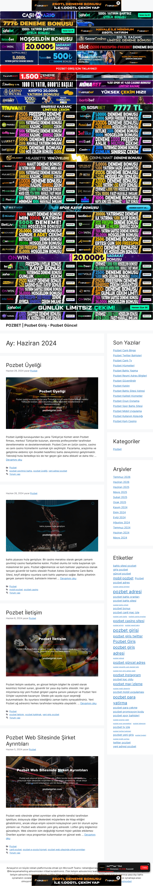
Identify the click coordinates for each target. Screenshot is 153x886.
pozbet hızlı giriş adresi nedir (124, 671)
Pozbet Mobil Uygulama (127, 411)
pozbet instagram (127, 675)
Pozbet (13, 467)
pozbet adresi (127, 591)
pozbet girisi (126, 630)
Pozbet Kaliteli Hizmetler (128, 395)
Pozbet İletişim (24, 612)
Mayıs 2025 (120, 492)
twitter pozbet (122, 742)
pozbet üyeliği (40, 471)
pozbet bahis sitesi (124, 600)
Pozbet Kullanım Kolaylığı (128, 416)
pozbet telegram (139, 723)
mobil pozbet (16, 589)
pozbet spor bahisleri (126, 715)
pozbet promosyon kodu (128, 711)
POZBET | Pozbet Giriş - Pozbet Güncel (41, 325)
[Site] (38, 116)
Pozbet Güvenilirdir (124, 380)
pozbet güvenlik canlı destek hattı (126, 667)
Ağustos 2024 (121, 522)
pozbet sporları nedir (121, 720)
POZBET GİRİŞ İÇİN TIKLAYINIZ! (76, 68)
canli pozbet (15, 849)
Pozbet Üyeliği (23, 365)
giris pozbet (120, 569)
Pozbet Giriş (124, 641)
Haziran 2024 (121, 532)
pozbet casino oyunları (137, 617)
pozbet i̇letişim (16, 714)
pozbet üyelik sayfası (121, 739)
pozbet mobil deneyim (121, 689)
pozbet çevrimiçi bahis (20, 471)
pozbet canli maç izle (126, 612)
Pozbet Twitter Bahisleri (127, 355)
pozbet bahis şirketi (120, 605)
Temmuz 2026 (121, 476)
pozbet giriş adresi (124, 650)
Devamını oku (14, 459)
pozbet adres (121, 582)
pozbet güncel (118, 658)
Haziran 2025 (121, 487)
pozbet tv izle (121, 727)
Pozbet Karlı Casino (125, 421)
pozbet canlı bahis (120, 617)
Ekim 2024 (119, 512)
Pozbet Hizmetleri (123, 365)
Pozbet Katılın (121, 385)
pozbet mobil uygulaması (128, 692)
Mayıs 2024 (120, 537)
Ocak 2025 (119, 502)
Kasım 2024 (120, 507)
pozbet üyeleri (140, 735)
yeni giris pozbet (51, 714)
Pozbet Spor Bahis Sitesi (128, 406)
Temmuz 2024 (121, 527)
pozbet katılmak (33, 714)
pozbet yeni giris (123, 734)
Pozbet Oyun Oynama (126, 400)
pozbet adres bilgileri (121, 587)
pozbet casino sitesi (128, 621)
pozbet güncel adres (129, 662)
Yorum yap (14, 474)
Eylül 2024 (119, 517)
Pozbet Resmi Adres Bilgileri (130, 375)
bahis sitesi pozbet (124, 565)
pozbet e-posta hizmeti (35, 849)
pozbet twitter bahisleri (122, 731)
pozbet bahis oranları (126, 596)
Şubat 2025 (120, 497)
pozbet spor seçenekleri (122, 723)
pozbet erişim (118, 625)
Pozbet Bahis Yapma (125, 370)
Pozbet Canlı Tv (122, 360)
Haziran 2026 (121, 482)
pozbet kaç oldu (123, 679)
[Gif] (76, 158)
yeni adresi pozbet (58, 471)
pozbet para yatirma (124, 700)
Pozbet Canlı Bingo (124, 350)
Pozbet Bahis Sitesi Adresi (129, 390)
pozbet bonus (121, 608)
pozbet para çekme (125, 707)
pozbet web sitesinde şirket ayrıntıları (66, 849)
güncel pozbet (122, 573)
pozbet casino (31, 589)
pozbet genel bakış (132, 625)
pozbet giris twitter (128, 636)
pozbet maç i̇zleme (128, 684)
